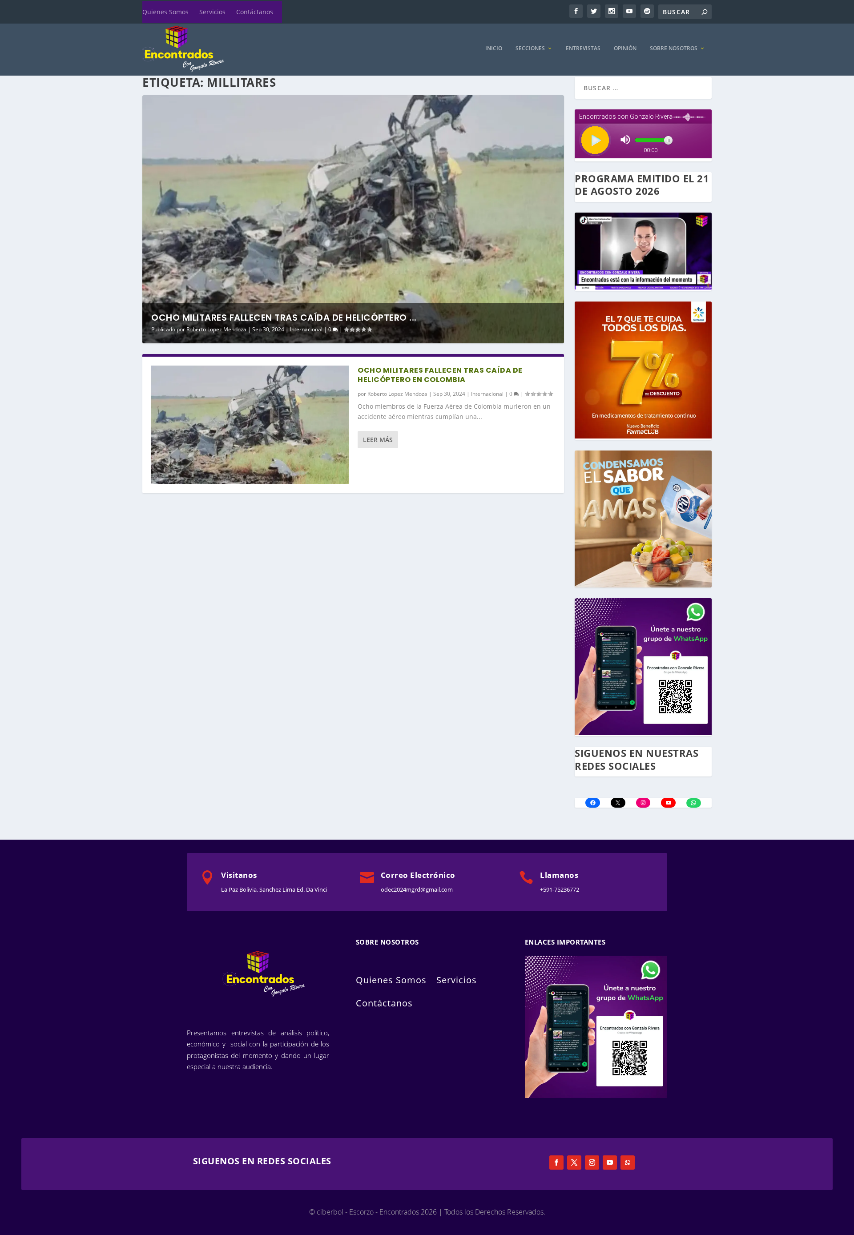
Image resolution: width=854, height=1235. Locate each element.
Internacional (306, 329)
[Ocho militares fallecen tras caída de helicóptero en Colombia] (250, 425)
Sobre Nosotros (673, 48)
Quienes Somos (165, 12)
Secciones (530, 48)
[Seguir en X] (574, 1162)
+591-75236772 (559, 889)
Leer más (378, 439)
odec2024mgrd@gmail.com (417, 889)
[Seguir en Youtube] (610, 1162)
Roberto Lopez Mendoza (216, 329)
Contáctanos (254, 12)
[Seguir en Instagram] (592, 1162)
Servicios (212, 12)
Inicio (493, 48)
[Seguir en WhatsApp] (627, 1162)
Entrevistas (583, 48)
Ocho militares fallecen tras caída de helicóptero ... (284, 317)
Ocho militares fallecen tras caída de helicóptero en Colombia (440, 375)
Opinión (625, 48)
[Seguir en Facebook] (556, 1162)
